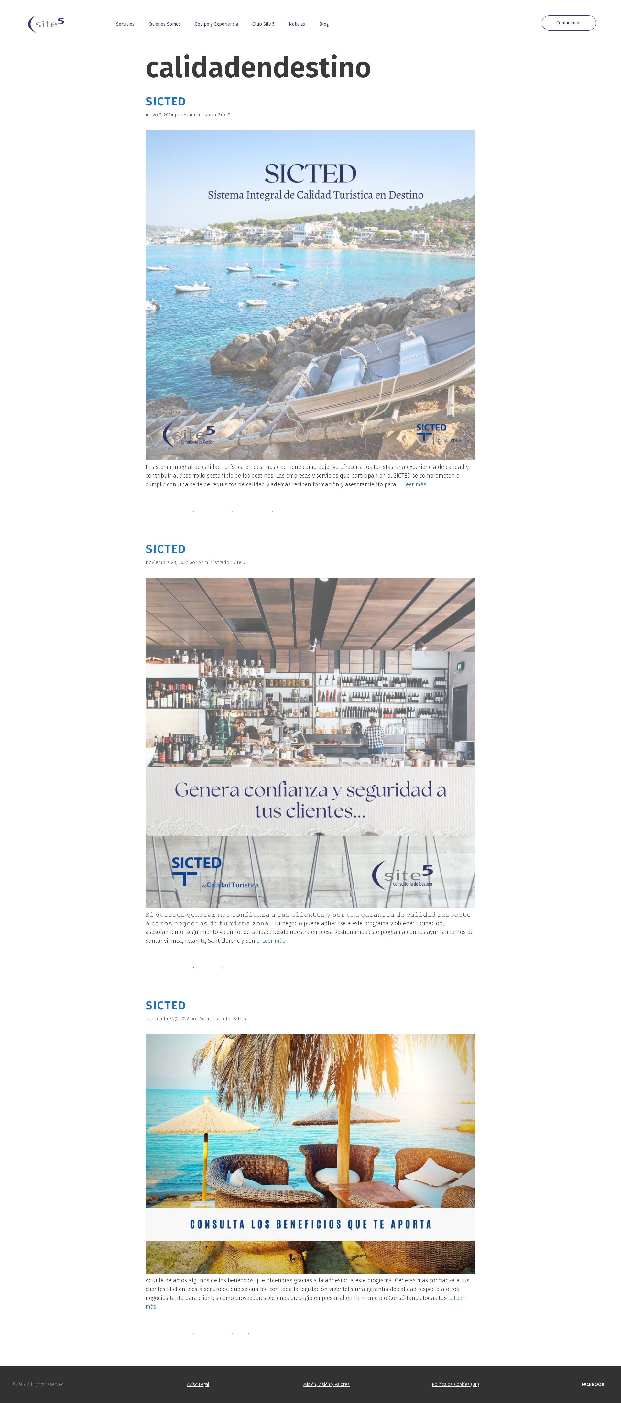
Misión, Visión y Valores (326, 1384)
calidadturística (213, 510)
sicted (293, 510)
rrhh (279, 510)
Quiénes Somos (165, 24)
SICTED (166, 101)
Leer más (414, 484)
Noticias (297, 24)
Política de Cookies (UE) (455, 1384)
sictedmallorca (267, 1332)
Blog (324, 24)
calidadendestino (173, 510)
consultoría (208, 966)
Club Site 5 (263, 24)
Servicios (125, 24)
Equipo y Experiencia (216, 24)
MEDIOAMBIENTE (253, 510)
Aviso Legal (198, 1384)
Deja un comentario (176, 517)
